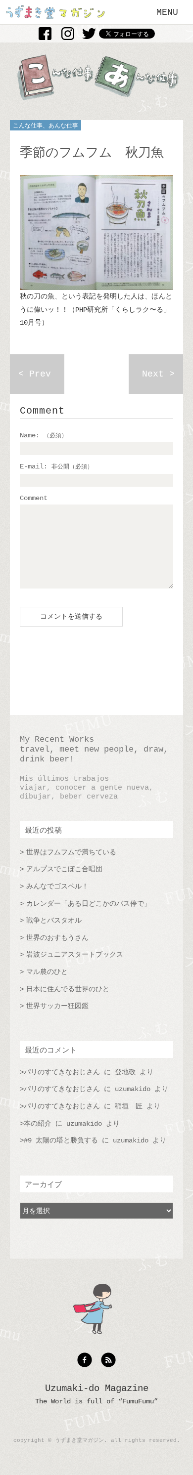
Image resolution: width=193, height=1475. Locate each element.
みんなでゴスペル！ (57, 886)
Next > (158, 374)
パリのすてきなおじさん (62, 1072)
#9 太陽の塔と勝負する (61, 1140)
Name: (43, 435)
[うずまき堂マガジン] (55, 16)
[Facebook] (87, 1365)
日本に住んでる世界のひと (67, 989)
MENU (167, 12)
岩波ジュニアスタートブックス (74, 955)
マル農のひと (47, 972)
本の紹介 (37, 1124)
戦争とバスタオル (54, 921)
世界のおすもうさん (57, 938)
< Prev (34, 374)
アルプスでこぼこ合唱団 (64, 869)
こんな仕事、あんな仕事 (45, 126)
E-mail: (56, 466)
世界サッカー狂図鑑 (57, 1006)
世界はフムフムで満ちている (71, 852)
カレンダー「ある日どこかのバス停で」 (88, 904)
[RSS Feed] (108, 1365)
